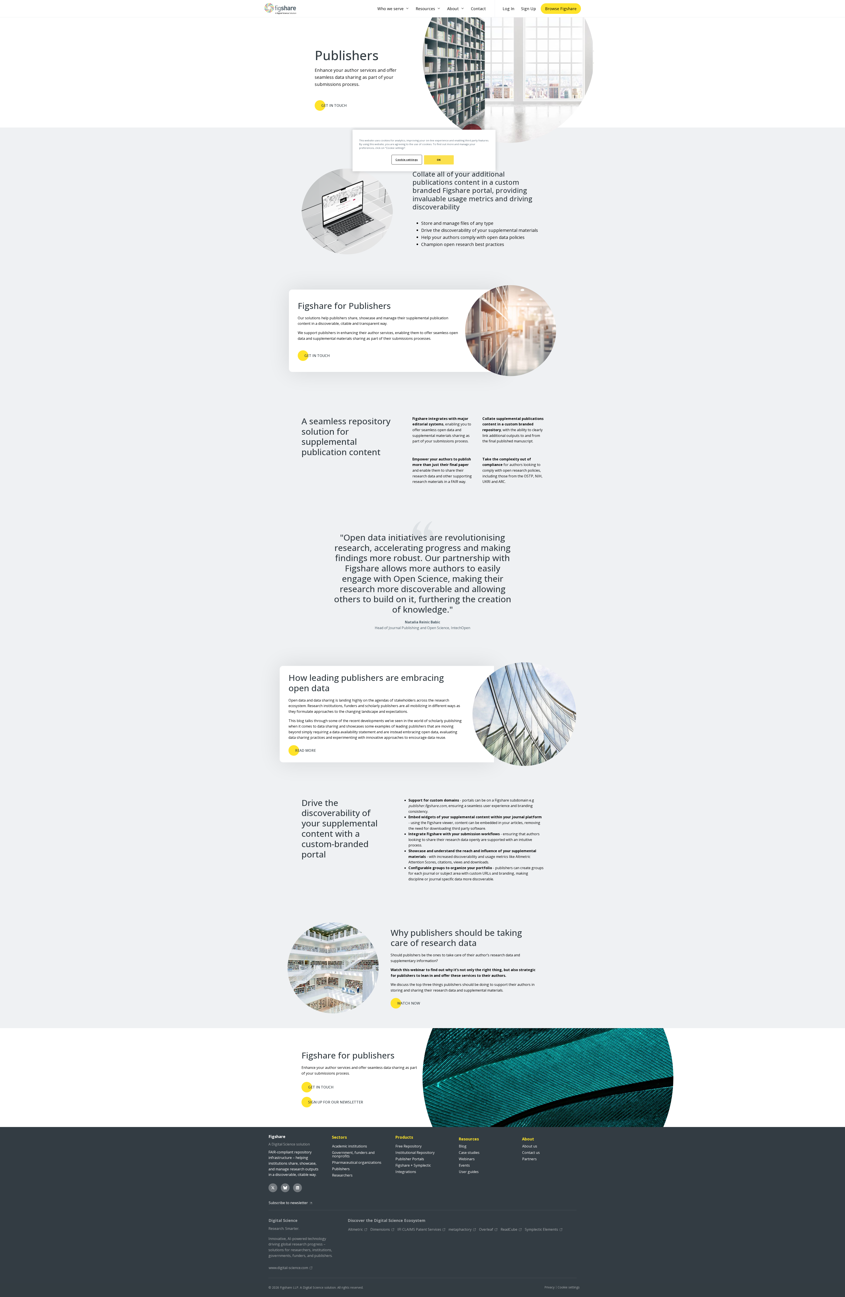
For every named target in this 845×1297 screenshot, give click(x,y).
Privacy (549, 1287)
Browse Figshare (561, 8)
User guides (469, 1172)
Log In (508, 8)
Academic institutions (349, 1146)
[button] (407, 8)
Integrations (405, 1172)
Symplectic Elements (541, 1229)
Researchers (342, 1175)
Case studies (469, 1152)
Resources (425, 8)
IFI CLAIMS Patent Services (419, 1229)
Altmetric (355, 1229)
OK (439, 159)
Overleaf (486, 1229)
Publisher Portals (409, 1159)
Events (464, 1165)
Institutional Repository (415, 1152)
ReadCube (509, 1229)
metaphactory (460, 1229)
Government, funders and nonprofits (353, 1154)
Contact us (531, 1152)
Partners (529, 1159)
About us (529, 1146)
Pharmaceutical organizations (356, 1162)
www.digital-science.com (288, 1267)
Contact (478, 8)
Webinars (467, 1159)
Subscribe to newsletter (288, 1202)
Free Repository (408, 1146)
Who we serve (390, 8)
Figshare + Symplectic (413, 1165)
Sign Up (528, 8)
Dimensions (380, 1229)
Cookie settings (569, 1287)
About (453, 8)
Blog (463, 1146)
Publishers (341, 1169)
